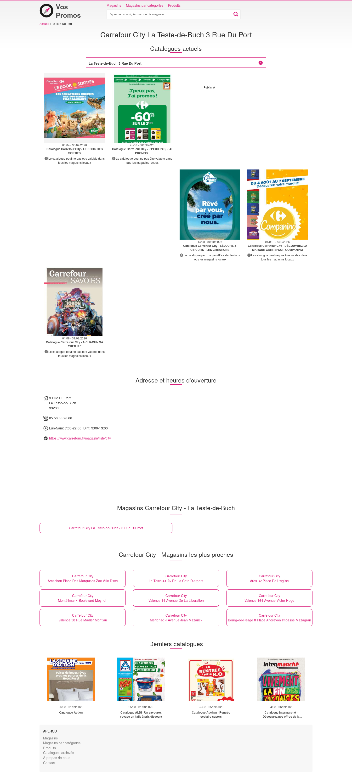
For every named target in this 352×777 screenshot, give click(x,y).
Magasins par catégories (144, 5)
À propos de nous (56, 757)
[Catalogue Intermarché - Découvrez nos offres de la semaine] (281, 679)
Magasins (114, 5)
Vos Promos (68, 10)
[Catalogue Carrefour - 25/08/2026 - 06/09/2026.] (142, 108)
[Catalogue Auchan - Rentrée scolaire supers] (211, 679)
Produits (174, 5)
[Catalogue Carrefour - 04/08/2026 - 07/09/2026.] (277, 204)
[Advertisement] (244, 122)
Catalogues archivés (58, 752)
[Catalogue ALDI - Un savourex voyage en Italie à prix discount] (141, 679)
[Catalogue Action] (71, 679)
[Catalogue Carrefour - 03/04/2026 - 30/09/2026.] (74, 108)
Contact (49, 762)
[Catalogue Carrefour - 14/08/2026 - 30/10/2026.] (210, 204)
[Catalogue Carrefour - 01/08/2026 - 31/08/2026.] (74, 301)
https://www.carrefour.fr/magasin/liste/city (80, 438)
